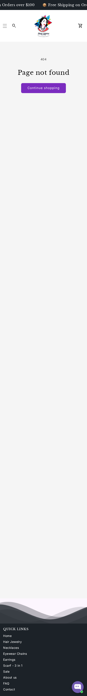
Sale (6, 671)
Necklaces (11, 647)
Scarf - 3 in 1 (12, 665)
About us (10, 677)
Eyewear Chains (15, 653)
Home (7, 636)
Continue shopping (43, 88)
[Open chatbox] (78, 687)
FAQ (6, 683)
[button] (5, 26)
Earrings (9, 659)
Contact (9, 689)
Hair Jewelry (12, 642)
